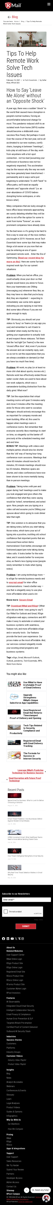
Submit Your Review (15, 1169)
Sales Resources (14, 1161)
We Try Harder (13, 1165)
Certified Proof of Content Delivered (22, 1027)
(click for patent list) (25, 1202)
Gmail (20, 657)
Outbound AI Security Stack (18, 1031)
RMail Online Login (14, 959)
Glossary (10, 1094)
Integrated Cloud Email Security (20, 1006)
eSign (14, 657)
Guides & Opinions (14, 1111)
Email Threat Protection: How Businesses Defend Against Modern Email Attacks (25, 820)
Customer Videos (15, 1056)
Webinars (11, 1086)
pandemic (18, 661)
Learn (9, 1099)
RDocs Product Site (15, 976)
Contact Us (11, 1186)
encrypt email (16, 582)
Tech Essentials (31, 80)
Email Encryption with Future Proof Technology (25, 779)
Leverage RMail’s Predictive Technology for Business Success (27, 771)
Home (16, 21)
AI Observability (13, 1001)
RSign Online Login (14, 967)
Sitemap (10, 1190)
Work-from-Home (14, 664)
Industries (11, 1036)
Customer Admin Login (16, 988)
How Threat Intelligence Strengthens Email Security (25, 856)
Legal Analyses (13, 1103)
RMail (9, 1138)
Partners (10, 1174)
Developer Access (14, 1178)
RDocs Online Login (15, 980)
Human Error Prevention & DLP (20, 1018)
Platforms (11, 1048)
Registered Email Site (16, 971)
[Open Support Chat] (46, 1198)
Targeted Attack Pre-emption (19, 1023)
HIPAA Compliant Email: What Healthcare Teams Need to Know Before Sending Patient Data (25, 838)
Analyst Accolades (15, 1082)
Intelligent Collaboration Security (21, 1010)
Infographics (12, 1116)
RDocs (9, 1144)
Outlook (10, 661)
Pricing (10, 1134)
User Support (12, 1157)
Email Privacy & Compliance (19, 1014)
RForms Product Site (16, 984)
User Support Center (15, 954)
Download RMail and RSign (24, 606)
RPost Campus (13, 1194)
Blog (14, 17)
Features (11, 998)
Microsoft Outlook (31, 657)
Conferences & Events (16, 1090)
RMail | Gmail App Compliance (17, 1199)
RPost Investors (13, 993)
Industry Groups (13, 1052)
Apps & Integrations (16, 1148)
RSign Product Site (15, 963)
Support (10, 1153)
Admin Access (13, 1182)
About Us (11, 947)
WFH (40, 661)
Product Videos (13, 1107)
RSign (9, 1141)
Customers (11, 1043)
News (9, 1078)
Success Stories (14, 1040)
